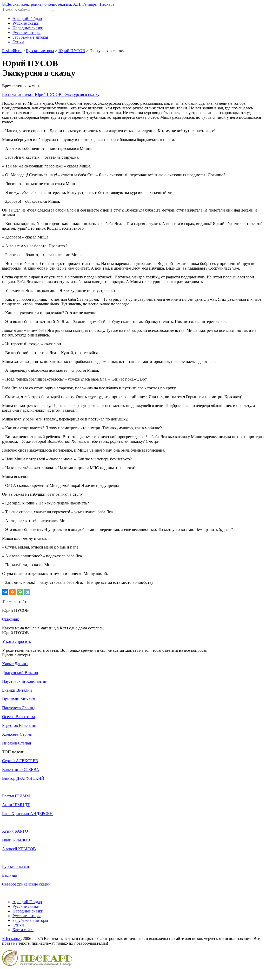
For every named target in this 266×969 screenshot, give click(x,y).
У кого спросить (16, 641)
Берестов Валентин (19, 725)
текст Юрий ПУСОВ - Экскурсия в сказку (50, 94)
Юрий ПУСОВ (71, 50)
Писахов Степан (16, 743)
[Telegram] (27, 592)
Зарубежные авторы (30, 37)
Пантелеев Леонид (18, 708)
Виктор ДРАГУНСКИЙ (23, 778)
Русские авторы (26, 32)
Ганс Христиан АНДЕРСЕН (27, 813)
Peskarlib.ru (12, 50)
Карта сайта (23, 930)
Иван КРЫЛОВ (16, 840)
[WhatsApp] (20, 592)
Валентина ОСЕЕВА (20, 769)
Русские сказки (25, 23)
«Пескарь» (11, 938)
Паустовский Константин (25, 681)
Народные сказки (27, 28)
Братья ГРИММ (16, 796)
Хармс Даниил (15, 664)
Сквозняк (10, 619)
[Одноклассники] (12, 592)
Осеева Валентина (18, 716)
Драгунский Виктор (20, 672)
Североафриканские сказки (26, 884)
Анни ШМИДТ (16, 805)
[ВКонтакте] (5, 592)
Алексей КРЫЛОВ (19, 849)
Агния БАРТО (15, 831)
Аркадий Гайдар (27, 18)
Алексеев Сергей (17, 734)
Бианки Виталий (17, 690)
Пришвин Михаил (18, 699)
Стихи (18, 42)
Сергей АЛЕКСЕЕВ (20, 761)
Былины (9, 875)
